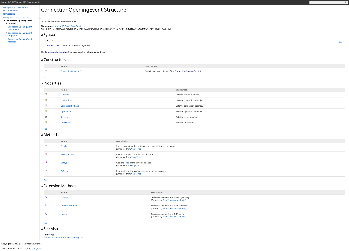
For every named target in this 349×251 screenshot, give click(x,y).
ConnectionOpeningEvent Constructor (20, 28)
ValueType (136, 148)
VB (53, 40)
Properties (52, 83)
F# (60, 40)
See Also (51, 228)
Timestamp (66, 122)
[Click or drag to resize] (40, 18)
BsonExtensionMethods (174, 200)
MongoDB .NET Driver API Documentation (15, 9)
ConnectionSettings (70, 105)
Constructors (55, 59)
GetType (64, 162)
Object (134, 165)
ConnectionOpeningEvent (73, 71)
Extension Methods (60, 185)
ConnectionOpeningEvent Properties (20, 34)
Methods (51, 134)
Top (45, 77)
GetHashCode (67, 154)
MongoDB (36, 248)
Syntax (49, 34)
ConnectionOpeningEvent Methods (20, 40)
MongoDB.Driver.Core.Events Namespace (63, 237)
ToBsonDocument (69, 205)
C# (47, 40)
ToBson (64, 197)
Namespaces (9, 13)
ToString (64, 171)
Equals (64, 146)
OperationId (66, 111)
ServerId (65, 117)
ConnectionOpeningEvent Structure (19, 22)
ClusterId (65, 94)
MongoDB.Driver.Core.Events (17, 17)
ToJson (64, 213)
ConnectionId (67, 100)
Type (127, 162)
